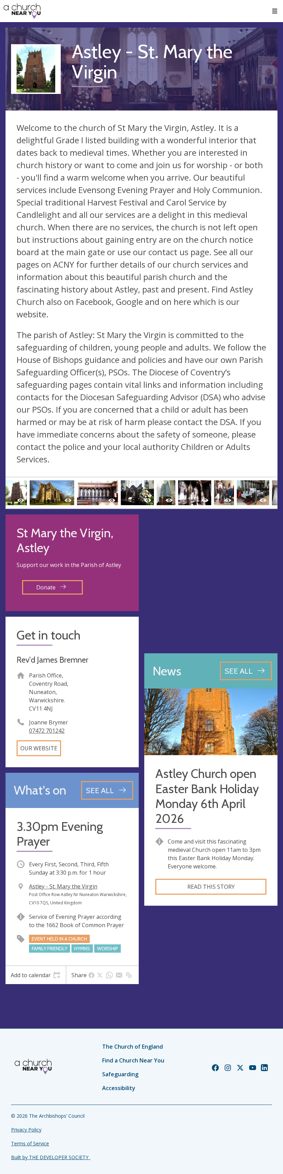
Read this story (211, 887)
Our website (38, 748)
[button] (274, 11)
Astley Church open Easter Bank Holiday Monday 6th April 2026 (207, 796)
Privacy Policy (26, 1129)
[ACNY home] (22, 11)
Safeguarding (120, 1074)
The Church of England (132, 1046)
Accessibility (118, 1088)
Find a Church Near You (133, 1060)
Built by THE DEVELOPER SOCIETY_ (50, 1157)
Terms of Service (30, 1143)
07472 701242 (47, 730)
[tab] (36, 975)
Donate (46, 587)
